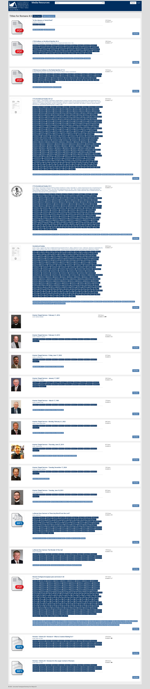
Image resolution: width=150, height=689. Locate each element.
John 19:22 (35, 606)
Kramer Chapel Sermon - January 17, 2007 (46, 378)
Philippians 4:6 (82, 153)
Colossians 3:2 (51, 51)
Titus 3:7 (61, 161)
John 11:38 (35, 602)
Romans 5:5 (55, 78)
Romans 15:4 (78, 132)
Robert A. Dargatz (64, 190)
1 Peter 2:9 (46, 82)
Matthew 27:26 (59, 586)
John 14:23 (69, 604)
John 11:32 (65, 600)
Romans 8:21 (43, 122)
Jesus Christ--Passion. (126, 623)
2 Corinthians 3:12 (75, 140)
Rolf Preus (53, 187)
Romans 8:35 (43, 124)
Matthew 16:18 (44, 582)
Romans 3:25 (50, 74)
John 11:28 (41, 600)
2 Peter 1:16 (41, 169)
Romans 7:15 (36, 116)
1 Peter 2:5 (91, 80)
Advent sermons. (36, 174)
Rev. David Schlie (41, 104)
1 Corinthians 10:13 (37, 533)
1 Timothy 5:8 (51, 615)
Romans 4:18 (43, 76)
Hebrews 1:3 (35, 223)
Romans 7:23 (91, 116)
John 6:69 (41, 596)
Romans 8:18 (91, 120)
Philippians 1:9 (36, 147)
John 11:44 (71, 602)
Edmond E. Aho (83, 102)
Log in (138, 2)
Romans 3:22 (99, 107)
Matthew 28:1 (73, 590)
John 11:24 (83, 598)
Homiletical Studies (39, 246)
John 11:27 (35, 600)
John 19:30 (83, 606)
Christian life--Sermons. (45, 565)
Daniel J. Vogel (57, 190)
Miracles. (83, 538)
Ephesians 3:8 (58, 280)
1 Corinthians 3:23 (82, 217)
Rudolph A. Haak (48, 100)
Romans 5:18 (85, 112)
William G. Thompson (64, 100)
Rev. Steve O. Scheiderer (90, 190)
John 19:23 (41, 606)
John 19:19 (87, 604)
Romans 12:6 (57, 128)
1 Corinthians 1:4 (36, 207)
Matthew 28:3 (87, 590)
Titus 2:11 (96, 284)
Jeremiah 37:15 (90, 521)
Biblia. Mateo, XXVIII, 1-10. (63, 623)
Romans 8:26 (78, 122)
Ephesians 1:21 (59, 278)
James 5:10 (83, 161)
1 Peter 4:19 (35, 296)
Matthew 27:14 (36, 584)
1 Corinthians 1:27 (90, 134)
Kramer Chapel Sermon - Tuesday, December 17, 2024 (50, 467)
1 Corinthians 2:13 (55, 215)
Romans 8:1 (35, 45)
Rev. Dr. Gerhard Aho (70, 102)
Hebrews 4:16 (66, 286)
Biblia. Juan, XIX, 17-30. (58, 621)
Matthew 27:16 (51, 584)
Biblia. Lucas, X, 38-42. (83, 621)
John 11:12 (80, 596)
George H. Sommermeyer (48, 71)
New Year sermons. (57, 87)
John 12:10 (57, 604)
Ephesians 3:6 (43, 280)
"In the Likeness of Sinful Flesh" (43, 20)
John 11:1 (46, 596)
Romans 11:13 (36, 126)
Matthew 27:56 (96, 588)
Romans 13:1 (78, 128)
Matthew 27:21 (89, 584)
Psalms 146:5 (36, 580)
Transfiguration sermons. (126, 234)
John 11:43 (65, 602)
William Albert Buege (38, 71)
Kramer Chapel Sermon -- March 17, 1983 (46, 400)
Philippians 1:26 (52, 149)
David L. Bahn (88, 247)
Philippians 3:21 (60, 153)
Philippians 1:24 (36, 149)
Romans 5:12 (43, 112)
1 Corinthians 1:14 (55, 209)
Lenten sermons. (86, 174)
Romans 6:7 (67, 114)
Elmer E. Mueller (50, 43)
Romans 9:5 (96, 124)
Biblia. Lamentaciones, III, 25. (71, 621)
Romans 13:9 (64, 130)
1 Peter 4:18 (97, 294)
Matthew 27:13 (96, 582)
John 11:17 (41, 598)
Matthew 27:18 (66, 584)
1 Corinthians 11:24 (65, 274)
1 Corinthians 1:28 (37, 136)
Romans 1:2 (53, 107)
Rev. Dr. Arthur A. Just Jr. (92, 102)
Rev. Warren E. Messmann (38, 191)
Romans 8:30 (36, 124)
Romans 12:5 (50, 128)
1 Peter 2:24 (47, 167)
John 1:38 (69, 594)
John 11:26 (95, 598)
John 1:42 (91, 594)
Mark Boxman (71, 190)
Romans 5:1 (98, 76)
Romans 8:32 (43, 531)
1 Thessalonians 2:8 (37, 157)
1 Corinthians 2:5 (77, 47)
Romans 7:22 (85, 116)
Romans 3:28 (71, 74)
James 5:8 (72, 161)
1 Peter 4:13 (66, 294)
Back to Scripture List (48, 16)
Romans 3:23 (36, 74)
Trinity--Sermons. (129, 174)
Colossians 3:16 (36, 615)
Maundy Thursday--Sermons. (128, 301)
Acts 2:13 (93, 251)
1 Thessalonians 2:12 (79, 157)
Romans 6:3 (42, 114)
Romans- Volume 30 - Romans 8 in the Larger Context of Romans (53, 661)
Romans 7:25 (36, 118)
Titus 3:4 (46, 161)
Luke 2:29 (77, 592)
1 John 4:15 (65, 615)
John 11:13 (86, 596)
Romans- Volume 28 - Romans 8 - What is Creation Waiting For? (53, 636)
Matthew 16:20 (59, 582)
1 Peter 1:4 (95, 161)
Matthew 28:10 (71, 592)
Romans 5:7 (76, 110)
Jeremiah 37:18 (44, 523)
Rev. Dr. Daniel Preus (58, 103)
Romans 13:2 (85, 128)
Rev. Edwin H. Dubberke (50, 247)
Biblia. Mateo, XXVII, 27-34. (131, 621)
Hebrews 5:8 (48, 288)
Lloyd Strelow (77, 102)
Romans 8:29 (98, 122)
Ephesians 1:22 (67, 278)
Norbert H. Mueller (55, 100)
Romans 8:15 (71, 120)
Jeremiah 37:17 (36, 523)
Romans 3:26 (57, 74)
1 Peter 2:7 (35, 82)
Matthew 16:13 (72, 580)
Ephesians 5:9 (66, 143)
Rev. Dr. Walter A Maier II (80, 190)
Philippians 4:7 (90, 153)
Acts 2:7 (63, 251)
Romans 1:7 (85, 107)
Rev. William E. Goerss (64, 71)
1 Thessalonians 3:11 (78, 159)
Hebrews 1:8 (67, 223)
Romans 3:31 (91, 74)
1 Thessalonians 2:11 (68, 157)
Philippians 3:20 (52, 153)
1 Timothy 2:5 (36, 53)
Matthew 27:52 (66, 588)
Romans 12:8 (71, 128)
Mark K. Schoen (41, 190)
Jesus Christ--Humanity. (49, 29)
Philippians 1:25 (44, 149)
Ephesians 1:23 (75, 278)
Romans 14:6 (50, 132)
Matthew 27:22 (96, 584)
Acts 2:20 (61, 253)
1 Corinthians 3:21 (64, 217)
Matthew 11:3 (65, 580)
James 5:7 (66, 161)
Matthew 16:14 (79, 580)
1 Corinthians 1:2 (89, 205)
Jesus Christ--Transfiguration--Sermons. (91, 234)
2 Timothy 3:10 (65, 53)
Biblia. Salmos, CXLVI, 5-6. (76, 623)
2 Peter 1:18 (54, 169)
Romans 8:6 (67, 45)
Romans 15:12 (65, 134)
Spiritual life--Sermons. (76, 565)
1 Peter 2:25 (54, 167)
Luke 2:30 (83, 592)
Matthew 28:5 (36, 592)
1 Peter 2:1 (68, 80)
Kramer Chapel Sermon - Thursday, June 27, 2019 (48, 444)
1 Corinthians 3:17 (91, 215)
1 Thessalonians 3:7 (37, 159)
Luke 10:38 (88, 592)
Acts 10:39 (52, 194)
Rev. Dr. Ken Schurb (45, 102)
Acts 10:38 (41, 107)
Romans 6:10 (87, 114)
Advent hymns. (36, 301)
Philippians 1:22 (83, 147)
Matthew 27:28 (74, 586)
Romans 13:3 (91, 128)
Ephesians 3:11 (80, 280)
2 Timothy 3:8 (50, 53)
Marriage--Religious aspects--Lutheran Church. (97, 625)
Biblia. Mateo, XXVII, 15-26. (119, 621)
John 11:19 (53, 598)
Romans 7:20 (71, 116)
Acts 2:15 (35, 253)
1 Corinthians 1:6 (53, 207)
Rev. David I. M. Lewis (38, 638)
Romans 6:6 (61, 114)
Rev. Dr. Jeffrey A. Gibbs (58, 104)
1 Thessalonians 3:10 (68, 159)
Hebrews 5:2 (79, 286)
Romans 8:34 (57, 531)
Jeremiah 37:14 (82, 521)
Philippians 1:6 (81, 145)
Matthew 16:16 (94, 580)
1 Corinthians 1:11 (97, 207)
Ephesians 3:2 (82, 278)
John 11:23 (77, 598)
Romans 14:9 (71, 132)
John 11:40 (47, 602)
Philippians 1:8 (95, 145)
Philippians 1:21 (75, 147)
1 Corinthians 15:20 (46, 138)
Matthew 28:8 (57, 592)
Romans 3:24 (43, 74)
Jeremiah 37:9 (43, 521)
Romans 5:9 (89, 110)
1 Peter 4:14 (72, 294)
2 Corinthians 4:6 (92, 614)
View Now (135, 33)
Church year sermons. (49, 58)
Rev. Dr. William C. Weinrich (39, 336)
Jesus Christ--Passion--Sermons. (40, 625)
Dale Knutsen (58, 247)
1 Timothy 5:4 (44, 615)
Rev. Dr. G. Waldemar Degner (42, 103)
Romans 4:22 (71, 76)
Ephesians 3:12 (87, 280)
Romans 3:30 (85, 74)
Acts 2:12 (88, 251)
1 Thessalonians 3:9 (57, 159)
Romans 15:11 (57, 134)
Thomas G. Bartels (81, 189)
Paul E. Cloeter (62, 102)
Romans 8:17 (85, 120)
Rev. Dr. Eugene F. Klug (38, 402)
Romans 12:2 (95, 126)
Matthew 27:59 (51, 590)
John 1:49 (96, 594)
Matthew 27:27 (66, 586)
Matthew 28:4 (94, 590)
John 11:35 (83, 600)
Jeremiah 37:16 (97, 521)
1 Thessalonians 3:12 (89, 159)
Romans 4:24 (85, 76)
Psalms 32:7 (75, 517)
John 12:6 (35, 604)
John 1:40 (80, 594)
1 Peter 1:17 (63, 163)
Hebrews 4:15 (59, 286)
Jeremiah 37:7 (93, 519)
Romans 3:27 (64, 74)
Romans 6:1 (98, 112)
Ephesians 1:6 (85, 142)
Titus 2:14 (46, 286)
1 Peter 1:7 (46, 163)
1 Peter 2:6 (96, 80)
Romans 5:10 (96, 110)
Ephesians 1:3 (64, 142)
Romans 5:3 (42, 78)
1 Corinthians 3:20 (55, 217)
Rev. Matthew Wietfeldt (38, 316)
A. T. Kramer (36, 578)
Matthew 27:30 (89, 586)
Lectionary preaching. (68, 58)
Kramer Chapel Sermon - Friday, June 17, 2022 (47, 355)
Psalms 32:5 (62, 517)
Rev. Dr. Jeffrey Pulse (38, 357)
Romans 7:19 (64, 116)
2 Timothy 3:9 (58, 53)
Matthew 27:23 (36, 586)
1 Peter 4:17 (91, 294)
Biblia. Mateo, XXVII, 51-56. (38, 623)
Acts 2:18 (51, 253)
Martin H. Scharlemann (38, 22)
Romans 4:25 (91, 76)
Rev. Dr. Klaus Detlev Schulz (39, 423)
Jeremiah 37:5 (78, 519)
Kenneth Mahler (64, 43)
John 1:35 (52, 594)
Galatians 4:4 (36, 142)
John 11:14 (92, 596)
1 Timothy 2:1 (74, 51)
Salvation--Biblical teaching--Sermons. (41, 478)
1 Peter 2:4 (85, 80)
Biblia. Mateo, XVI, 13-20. (94, 621)
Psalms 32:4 (55, 517)
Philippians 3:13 (60, 151)
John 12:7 (41, 604)
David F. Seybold (88, 249)
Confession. (85, 623)
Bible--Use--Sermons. (75, 538)
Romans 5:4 (48, 78)
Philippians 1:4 (66, 145)
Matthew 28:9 (64, 592)
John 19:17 (75, 604)
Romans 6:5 (55, 114)
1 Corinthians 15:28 (56, 140)
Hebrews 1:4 (42, 223)
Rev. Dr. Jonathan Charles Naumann (82, 187)
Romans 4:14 (43, 110)
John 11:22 (71, 598)
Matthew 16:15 (87, 580)
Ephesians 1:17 (44, 143)
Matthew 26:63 (66, 582)
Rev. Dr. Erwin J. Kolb (80, 247)
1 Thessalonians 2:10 (58, 157)
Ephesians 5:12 (89, 143)
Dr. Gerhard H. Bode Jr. (43, 249)
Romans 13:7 (50, 130)
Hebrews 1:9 (73, 223)
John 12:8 (46, 604)
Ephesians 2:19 (80, 49)
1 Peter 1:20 (82, 163)
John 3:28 (35, 596)
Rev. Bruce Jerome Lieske (79, 249)
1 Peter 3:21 (97, 167)
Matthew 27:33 (44, 588)
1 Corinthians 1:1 (80, 205)
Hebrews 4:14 (53, 286)
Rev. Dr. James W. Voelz (89, 103)
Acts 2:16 (40, 253)
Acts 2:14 (98, 251)
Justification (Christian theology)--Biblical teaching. (81, 501)
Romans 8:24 (64, 122)
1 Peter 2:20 (87, 165)
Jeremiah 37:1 (49, 519)
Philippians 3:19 (44, 153)
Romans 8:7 (74, 45)
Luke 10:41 (35, 594)
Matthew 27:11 (81, 582)
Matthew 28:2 (80, 590)
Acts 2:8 (67, 251)
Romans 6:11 (94, 114)
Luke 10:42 (41, 594)
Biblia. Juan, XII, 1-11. (47, 621)
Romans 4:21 (64, 76)
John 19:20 (93, 604)
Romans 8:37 (57, 124)
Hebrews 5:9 (54, 288)
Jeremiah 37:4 (71, 519)
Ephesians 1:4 (71, 142)
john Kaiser (95, 189)
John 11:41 (53, 602)
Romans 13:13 (93, 130)
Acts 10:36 (35, 194)
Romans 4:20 (57, 76)
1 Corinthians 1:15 (64, 209)
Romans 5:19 (91, 112)
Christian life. (36, 565)
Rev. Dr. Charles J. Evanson (38, 189)
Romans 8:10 (93, 45)
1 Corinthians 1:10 (88, 207)
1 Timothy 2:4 (96, 51)
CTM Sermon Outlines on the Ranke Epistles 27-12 (49, 70)
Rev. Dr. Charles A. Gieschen (40, 469)
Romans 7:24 (98, 116)
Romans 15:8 (36, 134)
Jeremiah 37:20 (59, 523)
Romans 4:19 (50, 76)
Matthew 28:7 (50, 592)
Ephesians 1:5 (78, 142)
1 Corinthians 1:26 (81, 134)
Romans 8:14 (64, 120)
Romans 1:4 (66, 107)
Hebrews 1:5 (48, 223)
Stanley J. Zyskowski (49, 190)
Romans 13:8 (57, 130)
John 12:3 (88, 602)
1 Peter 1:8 (52, 163)
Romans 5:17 (78, 112)
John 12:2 (83, 602)
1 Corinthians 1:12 (37, 209)
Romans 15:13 (72, 134)
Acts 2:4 (49, 251)
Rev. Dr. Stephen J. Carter (39, 100)
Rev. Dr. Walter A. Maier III (69, 187)
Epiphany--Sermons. (37, 87)
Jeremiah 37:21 (67, 523)
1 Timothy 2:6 (43, 53)
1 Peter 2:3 (79, 80)
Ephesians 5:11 (81, 143)
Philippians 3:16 (83, 151)
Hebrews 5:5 (98, 286)
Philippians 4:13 (67, 155)
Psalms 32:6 (68, 517)
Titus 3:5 (51, 161)
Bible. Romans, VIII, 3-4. (38, 29)
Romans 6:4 (48, 114)
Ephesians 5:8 (59, 143)
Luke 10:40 (99, 592)
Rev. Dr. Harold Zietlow (54, 102)
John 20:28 (89, 606)
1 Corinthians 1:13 (46, 209)
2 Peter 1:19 (60, 169)
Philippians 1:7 (88, 145)
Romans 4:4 (89, 108)
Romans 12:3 (36, 128)
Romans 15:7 (99, 132)
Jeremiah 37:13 (74, 521)
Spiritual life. (68, 565)
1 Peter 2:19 (81, 165)
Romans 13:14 (36, 132)
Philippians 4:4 (68, 153)
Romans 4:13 (36, 110)
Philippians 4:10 (43, 155)
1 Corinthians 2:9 (45, 49)
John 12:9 (51, 604)
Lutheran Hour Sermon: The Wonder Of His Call (47, 550)
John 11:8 (57, 596)
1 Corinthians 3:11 (73, 215)
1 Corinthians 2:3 (60, 47)
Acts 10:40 (58, 194)
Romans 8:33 (50, 531)
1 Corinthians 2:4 (69, 47)
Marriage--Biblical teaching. (62, 625)
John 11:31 (59, 600)
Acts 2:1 (35, 251)
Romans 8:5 (61, 45)
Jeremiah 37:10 (51, 521)
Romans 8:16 (78, 120)
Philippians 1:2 (51, 145)
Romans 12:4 (43, 128)
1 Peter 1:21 (88, 163)
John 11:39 (41, 602)
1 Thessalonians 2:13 (90, 157)
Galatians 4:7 (56, 142)
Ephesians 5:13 (97, 143)
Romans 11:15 (51, 126)
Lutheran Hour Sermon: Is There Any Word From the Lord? (51, 513)
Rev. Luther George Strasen (91, 100)
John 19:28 (71, 606)
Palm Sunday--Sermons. (96, 174)
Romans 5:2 (35, 78)
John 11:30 (53, 600)
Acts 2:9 (72, 251)
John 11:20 (59, 598)
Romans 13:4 (98, 128)
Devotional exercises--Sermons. (57, 565)
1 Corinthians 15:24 (84, 138)
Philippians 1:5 (73, 145)
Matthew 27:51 (59, 588)
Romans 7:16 (43, 116)
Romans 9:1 (70, 124)
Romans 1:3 (60, 107)
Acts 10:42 (70, 194)
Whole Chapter (37, 16)
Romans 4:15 (50, 110)
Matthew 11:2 (58, 580)
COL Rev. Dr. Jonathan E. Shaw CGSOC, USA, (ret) (73, 103)
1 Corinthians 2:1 (43, 47)
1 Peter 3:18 (78, 167)
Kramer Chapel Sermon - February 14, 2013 (46, 335)
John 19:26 (59, 606)
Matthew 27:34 (51, 588)
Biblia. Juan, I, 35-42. (37, 621)
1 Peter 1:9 (58, 163)
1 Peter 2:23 (41, 167)
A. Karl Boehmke (72, 71)
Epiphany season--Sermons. (75, 174)
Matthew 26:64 (74, 582)
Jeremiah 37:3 (64, 519)
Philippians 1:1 (44, 145)
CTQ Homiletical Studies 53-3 (42, 186)
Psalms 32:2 (42, 517)
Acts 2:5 (53, 251)
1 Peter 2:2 (74, 80)
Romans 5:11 (36, 112)
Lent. (49, 625)
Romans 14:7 (57, 132)
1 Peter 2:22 (35, 167)
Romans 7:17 (50, 116)
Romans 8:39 (91, 531)
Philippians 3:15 (75, 151)
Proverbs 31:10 (50, 580)
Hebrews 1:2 (94, 221)
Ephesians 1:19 (44, 278)
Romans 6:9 (80, 114)
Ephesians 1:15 (92, 142)
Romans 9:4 (89, 124)
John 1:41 (85, 594)
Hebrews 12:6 (58, 615)
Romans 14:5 (43, 132)
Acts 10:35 (77, 253)
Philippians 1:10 (43, 147)
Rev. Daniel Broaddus (38, 492)
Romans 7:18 (57, 116)
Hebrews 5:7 (42, 288)
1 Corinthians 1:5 (45, 207)
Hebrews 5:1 (73, 286)
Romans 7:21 (78, 116)
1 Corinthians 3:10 (64, 215)
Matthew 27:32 (36, 588)
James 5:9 (77, 161)
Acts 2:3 (44, 251)
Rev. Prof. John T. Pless (71, 189)
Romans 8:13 (57, 120)
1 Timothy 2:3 (89, 51)
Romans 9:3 (83, 124)
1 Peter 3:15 (60, 167)
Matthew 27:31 (96, 586)
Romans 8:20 (36, 122)
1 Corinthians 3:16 (82, 215)
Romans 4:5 (96, 108)
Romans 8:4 (42, 24)
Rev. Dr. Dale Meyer (38, 551)
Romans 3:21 (92, 107)
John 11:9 (62, 596)
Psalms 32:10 (95, 517)
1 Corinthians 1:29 (46, 136)
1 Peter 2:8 (41, 82)
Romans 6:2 (35, 114)
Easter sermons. (58, 58)
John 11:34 (77, 600)
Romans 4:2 (76, 108)
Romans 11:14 (44, 126)
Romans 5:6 (70, 110)
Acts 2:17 (46, 253)
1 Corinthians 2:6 (86, 47)
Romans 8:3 (35, 24)
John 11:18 (47, 598)
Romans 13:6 (43, 130)
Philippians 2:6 (75, 149)
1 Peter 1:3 (89, 161)
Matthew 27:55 (89, 588)
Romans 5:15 (64, 112)
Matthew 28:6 (43, 592)
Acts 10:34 (35, 107)
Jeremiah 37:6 (85, 519)
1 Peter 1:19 (76, 163)
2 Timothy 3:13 (88, 53)
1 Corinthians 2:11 (63, 49)
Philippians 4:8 (97, 153)
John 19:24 (47, 606)
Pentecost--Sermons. (78, 58)
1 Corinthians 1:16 (73, 209)
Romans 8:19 (98, 120)
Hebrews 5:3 (85, 286)
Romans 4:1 (70, 108)
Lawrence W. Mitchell (81, 100)
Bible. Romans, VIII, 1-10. (38, 409)
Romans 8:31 (36, 531)
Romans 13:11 (78, 130)
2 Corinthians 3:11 (66, 140)
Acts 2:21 (66, 253)
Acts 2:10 (77, 251)
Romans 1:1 (47, 107)
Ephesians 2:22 (36, 51)
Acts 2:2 (39, 251)
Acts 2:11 (82, 251)
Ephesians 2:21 (96, 49)
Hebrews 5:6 (35, 288)
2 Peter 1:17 (47, 169)
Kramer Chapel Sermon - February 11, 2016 (46, 315)
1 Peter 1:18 (69, 163)
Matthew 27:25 (51, 586)
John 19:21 (99, 604)
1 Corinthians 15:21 (55, 138)
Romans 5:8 (83, 110)
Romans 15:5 (85, 132)
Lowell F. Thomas (73, 100)
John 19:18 (81, 604)
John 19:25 (53, 606)
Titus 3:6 (56, 161)
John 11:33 (71, 600)
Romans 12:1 (88, 126)
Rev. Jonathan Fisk (38, 446)
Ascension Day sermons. (38, 58)
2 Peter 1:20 (66, 169)
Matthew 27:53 (74, 588)
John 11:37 (95, 600)
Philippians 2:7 (82, 149)
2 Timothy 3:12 (80, 53)
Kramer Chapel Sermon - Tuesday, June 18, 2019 (48, 490)
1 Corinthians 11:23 (55, 274)
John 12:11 (63, 604)
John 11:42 (59, 602)
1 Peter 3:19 (84, 167)
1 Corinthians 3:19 (46, 217)
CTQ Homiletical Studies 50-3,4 (42, 99)
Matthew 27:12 (89, 582)
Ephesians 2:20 (88, 49)
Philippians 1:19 (59, 147)
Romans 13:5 (36, 130)
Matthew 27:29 (81, 586)
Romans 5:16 (71, 112)
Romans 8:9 (87, 45)
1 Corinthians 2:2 (52, 47)
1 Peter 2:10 (52, 82)
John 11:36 (89, 600)
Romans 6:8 (74, 114)
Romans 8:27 (85, 122)
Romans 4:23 (78, 76)
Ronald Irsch (63, 247)
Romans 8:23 (57, 122)
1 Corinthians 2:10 (54, 49)
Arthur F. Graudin (37, 43)
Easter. (98, 623)
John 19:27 (65, 606)
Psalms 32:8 (81, 517)
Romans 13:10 (71, 130)
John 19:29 (77, 606)
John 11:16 (35, 598)
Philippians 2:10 (36, 151)
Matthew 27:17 (59, 584)
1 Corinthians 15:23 (74, 138)
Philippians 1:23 (91, 147)
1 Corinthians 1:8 (70, 207)
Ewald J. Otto (44, 43)
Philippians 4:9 (36, 155)
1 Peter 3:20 (91, 167)
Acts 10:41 (64, 194)
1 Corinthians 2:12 (72, 49)
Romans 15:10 (50, 134)
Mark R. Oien (51, 103)
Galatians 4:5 (43, 142)
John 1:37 (63, 594)
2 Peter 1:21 (72, 169)
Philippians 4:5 (75, 153)
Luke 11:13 (47, 594)
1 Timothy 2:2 (82, 51)
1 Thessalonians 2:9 (47, 157)
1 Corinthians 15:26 (37, 140)
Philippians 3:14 (68, 151)
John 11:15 (98, 596)
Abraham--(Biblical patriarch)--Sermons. (41, 501)
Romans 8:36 (50, 124)
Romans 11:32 (81, 126)
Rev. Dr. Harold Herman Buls (96, 187)
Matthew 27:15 (44, 584)
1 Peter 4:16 (84, 294)
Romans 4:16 (98, 74)
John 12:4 (94, 602)
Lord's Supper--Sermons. (58, 455)
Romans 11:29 (59, 126)
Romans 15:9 (43, 134)
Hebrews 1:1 (88, 221)
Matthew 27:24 (44, 586)
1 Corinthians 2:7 (94, 47)
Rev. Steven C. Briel (38, 187)
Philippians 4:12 (59, 155)
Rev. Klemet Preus (49, 104)
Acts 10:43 (76, 194)
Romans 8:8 (80, 45)
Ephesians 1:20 (52, 278)
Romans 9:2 (76, 124)
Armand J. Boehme (89, 189)
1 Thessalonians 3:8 (47, 159)
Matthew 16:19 (51, 582)
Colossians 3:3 (59, 51)
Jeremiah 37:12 (66, 521)
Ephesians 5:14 (36, 145)
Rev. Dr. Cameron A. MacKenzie (50, 191)
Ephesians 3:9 (65, 280)
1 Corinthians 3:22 (73, 217)
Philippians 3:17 (91, 151)
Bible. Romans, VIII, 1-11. (38, 366)
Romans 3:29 (78, 74)
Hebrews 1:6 (54, 223)
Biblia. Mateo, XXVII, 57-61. (51, 623)
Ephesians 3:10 (72, 280)
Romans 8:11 (36, 47)
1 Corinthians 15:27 (47, 140)
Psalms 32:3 (49, 517)
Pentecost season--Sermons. (108, 174)
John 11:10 (68, 596)
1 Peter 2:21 (93, 165)
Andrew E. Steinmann (46, 187)
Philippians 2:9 (97, 149)
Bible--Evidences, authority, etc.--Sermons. (56, 538)
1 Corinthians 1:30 (55, 136)
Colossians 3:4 (67, 51)
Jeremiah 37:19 (52, 523)
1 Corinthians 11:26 (84, 274)
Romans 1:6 (79, 107)
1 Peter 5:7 (51, 533)
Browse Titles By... (14, 9)
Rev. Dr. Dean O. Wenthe (39, 380)
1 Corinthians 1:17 (82, 209)
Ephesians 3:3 (90, 278)
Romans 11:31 (74, 126)
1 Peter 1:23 (35, 165)
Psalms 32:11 (36, 519)
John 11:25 (89, 598)
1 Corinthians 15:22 (65, 138)
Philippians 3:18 (36, 153)
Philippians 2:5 (68, 149)
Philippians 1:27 (60, 149)
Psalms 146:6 (43, 580)
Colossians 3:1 (44, 51)
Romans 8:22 (50, 122)
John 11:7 (51, 596)
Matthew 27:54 (81, 588)
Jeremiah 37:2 (56, 519)
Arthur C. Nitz (71, 43)
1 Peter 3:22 (35, 169)
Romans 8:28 (91, 122)
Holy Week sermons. (116, 623)
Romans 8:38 (64, 124)
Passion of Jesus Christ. (113, 625)
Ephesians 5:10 (74, 143)
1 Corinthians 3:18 (37, 217)
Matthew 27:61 (66, 590)
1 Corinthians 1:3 (97, 205)
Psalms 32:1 (35, 517)
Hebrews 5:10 (61, 288)
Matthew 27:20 (81, 584)
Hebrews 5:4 (92, 286)
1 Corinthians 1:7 (62, 207)
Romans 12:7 (64, 128)
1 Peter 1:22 (94, 163)
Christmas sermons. (45, 174)
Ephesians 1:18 (52, 143)
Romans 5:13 (50, 112)
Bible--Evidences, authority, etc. (39, 538)
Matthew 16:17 (36, 582)
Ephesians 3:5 (36, 280)
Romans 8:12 (50, 120)
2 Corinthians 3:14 (93, 140)
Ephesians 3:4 (97, 278)
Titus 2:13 (41, 286)
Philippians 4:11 (51, 155)
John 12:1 (77, 602)
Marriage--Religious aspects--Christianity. (77, 625)
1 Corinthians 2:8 (36, 49)
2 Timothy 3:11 (73, 53)
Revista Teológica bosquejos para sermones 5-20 (48, 577)
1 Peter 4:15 (78, 294)
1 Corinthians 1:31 (64, 136)
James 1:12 (45, 533)
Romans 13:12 (86, 130)
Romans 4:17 (36, 76)
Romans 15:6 (92, 132)
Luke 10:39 (94, 592)
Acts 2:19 (56, 253)
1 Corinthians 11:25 (74, 274)
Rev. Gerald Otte (37, 515)
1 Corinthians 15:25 (94, 138)
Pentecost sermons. (120, 174)
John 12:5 (99, 602)
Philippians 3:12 (52, 151)
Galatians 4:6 (49, 142)
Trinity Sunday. (87, 58)
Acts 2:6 (58, 251)
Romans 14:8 (64, 132)
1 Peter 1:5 (35, 163)
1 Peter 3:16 (66, 167)
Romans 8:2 (42, 45)
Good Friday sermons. (108, 301)
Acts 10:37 (41, 194)
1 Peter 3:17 (72, 167)
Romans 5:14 (57, 112)
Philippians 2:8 (90, 149)
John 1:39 (74, 594)
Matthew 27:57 (36, 590)
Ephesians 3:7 (50, 280)
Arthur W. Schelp (57, 43)
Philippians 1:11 (51, 147)
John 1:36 (58, 594)
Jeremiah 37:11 (58, 521)
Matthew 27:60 (59, 590)
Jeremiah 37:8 (36, 521)
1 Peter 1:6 (41, 163)
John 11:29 (47, 600)
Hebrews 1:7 (61, 223)
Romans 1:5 (72, 107)
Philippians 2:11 (44, 151)
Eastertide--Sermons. (64, 174)
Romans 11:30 (66, 126)
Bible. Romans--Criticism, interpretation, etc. (54, 366)
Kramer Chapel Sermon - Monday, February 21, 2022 (49, 421)
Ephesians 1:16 (36, 143)
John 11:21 (65, 598)
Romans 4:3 (83, 108)
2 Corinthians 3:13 (84, 140)
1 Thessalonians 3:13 (37, 161)
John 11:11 (74, 596)
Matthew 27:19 (74, 584)
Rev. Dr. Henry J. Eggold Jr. (39, 247)
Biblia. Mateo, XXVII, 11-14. (106, 621)
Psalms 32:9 (88, 517)
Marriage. (53, 625)
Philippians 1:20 (67, 147)
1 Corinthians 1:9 (79, 207)
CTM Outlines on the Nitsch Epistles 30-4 (46, 41)
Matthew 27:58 (44, 590)
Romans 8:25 (71, 122)
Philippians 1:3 (58, 145)
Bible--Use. (68, 538)
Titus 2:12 (35, 286)
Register (133, 2)
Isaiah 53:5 (42, 519)
